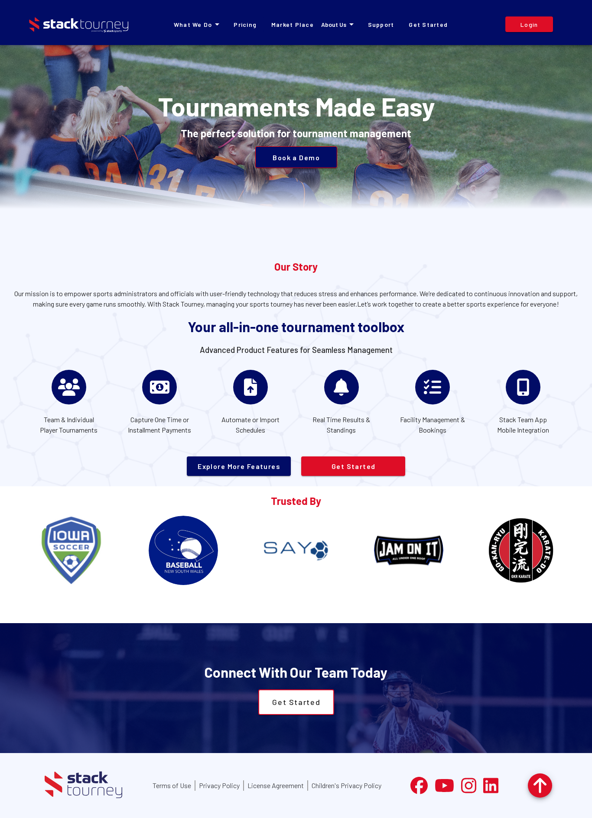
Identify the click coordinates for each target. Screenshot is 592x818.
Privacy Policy (219, 785)
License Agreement (275, 785)
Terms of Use (172, 785)
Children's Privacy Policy (346, 785)
